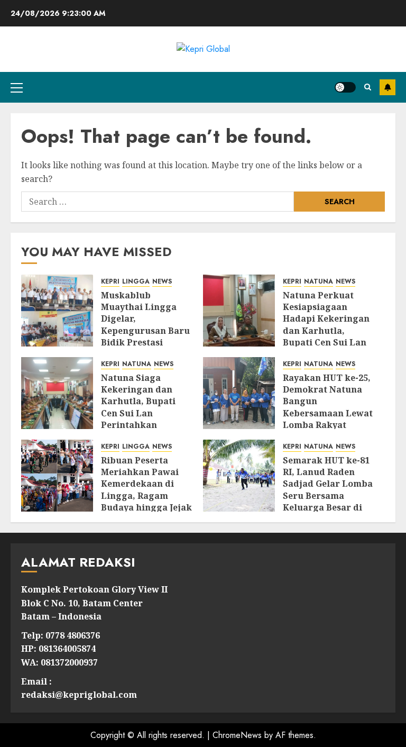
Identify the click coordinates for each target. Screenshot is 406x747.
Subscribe (387, 87)
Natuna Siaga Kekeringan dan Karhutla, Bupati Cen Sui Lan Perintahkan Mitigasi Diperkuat (143, 407)
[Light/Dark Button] (345, 87)
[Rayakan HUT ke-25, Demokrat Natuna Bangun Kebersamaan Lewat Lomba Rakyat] (239, 393)
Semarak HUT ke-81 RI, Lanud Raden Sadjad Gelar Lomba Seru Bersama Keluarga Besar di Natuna (328, 489)
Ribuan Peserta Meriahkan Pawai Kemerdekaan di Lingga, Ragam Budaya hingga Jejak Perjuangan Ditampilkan (146, 495)
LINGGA (136, 281)
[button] (17, 87)
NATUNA (318, 281)
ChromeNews (237, 735)
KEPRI (110, 281)
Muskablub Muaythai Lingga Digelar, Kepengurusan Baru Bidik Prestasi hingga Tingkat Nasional (145, 330)
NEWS (162, 281)
